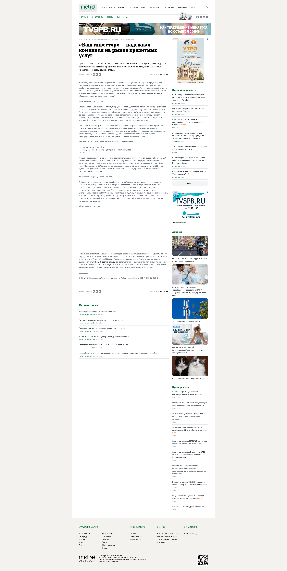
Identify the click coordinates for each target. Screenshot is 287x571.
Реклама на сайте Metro (167, 536)
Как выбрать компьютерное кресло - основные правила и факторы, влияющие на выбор (118, 353)
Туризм (105, 539)
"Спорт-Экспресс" (113, 561)
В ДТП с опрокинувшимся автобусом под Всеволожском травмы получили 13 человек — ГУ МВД (189, 97)
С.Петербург (176, 103)
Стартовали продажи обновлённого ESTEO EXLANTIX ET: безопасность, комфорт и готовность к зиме (188, 454)
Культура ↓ (170, 7)
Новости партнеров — (106, 39)
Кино (104, 548)
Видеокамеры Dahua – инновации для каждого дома (102, 328)
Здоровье (106, 536)
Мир (143, 7)
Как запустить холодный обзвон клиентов (97, 311)
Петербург (122, 7)
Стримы (84, 17)
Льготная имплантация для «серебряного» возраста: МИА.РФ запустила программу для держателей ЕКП (189, 291)
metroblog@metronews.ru (138, 559)
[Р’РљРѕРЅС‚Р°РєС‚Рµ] (161, 74)
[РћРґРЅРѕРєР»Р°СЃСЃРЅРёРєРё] (164, 74)
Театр (104, 542)
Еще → (190, 183)
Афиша (82, 545)
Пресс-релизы (108, 545)
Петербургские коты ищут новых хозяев (190, 378)
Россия (134, 7)
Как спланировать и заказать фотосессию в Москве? (102, 320)
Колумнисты (135, 539)
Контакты (161, 542)
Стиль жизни (176, 128)
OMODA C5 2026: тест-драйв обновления (188, 507)
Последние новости (184, 90)
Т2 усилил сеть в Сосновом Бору (186, 321)
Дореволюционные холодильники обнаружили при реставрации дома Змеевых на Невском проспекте (188, 136)
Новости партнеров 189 (124, 39)
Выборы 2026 (122, 17)
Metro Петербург (191, 533)
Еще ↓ (192, 7)
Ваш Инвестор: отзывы (105, 262)
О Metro (182, 7)
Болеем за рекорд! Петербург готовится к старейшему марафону (189, 259)
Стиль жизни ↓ (155, 7)
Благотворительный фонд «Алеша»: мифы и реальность (103, 345)
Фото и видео (108, 533)
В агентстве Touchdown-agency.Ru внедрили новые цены (104, 336)
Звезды (110, 17)
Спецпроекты (97, 17)
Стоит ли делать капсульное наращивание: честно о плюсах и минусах (187, 122)
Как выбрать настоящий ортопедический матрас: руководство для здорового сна (189, 350)
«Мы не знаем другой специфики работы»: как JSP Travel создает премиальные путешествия (188, 416)
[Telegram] (167, 74)
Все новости (108, 7)
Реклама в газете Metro (167, 533)
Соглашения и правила (167, 539)
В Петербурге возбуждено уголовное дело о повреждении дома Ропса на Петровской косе (188, 160)
